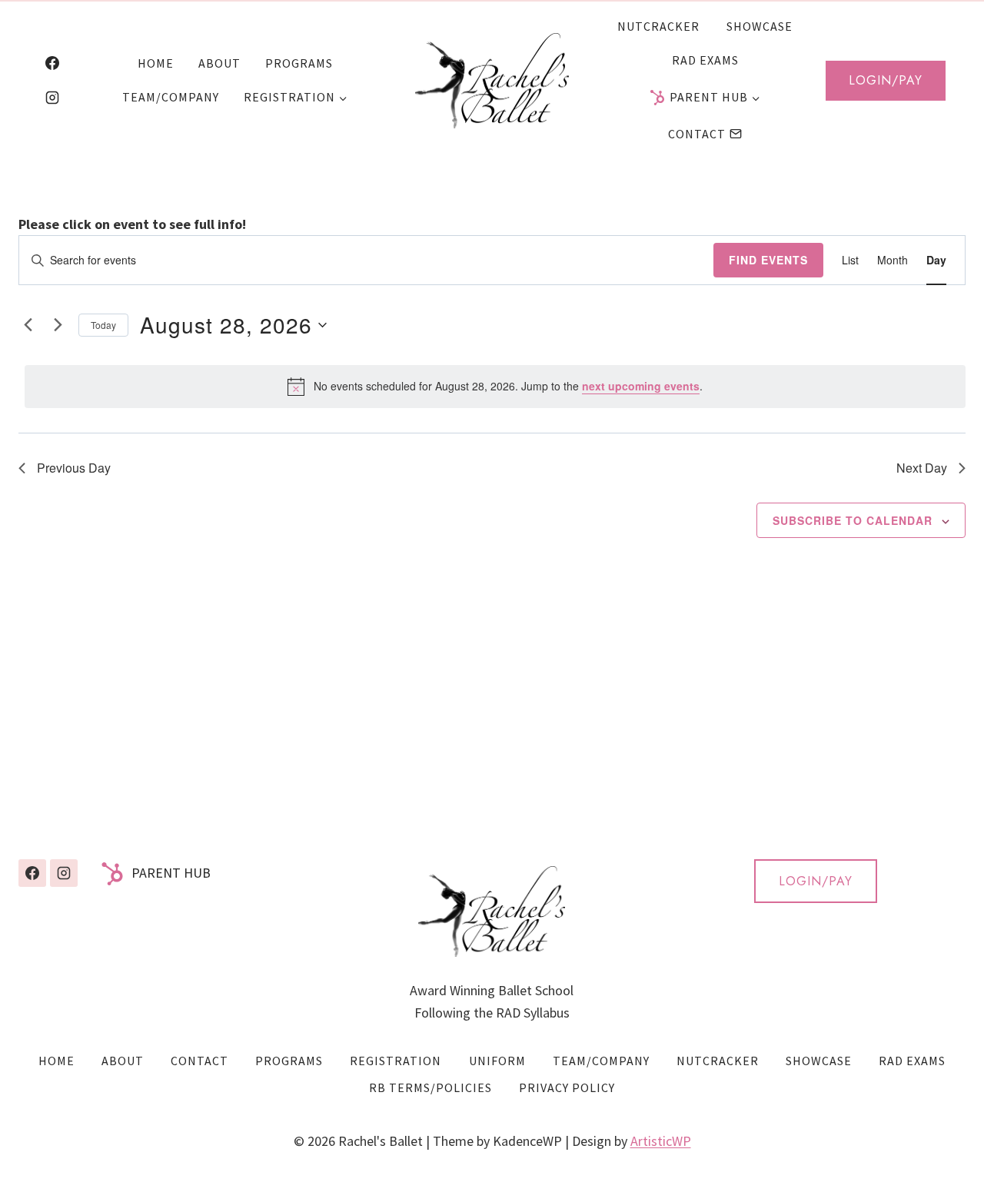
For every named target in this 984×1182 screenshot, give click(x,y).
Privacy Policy (567, 1087)
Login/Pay (885, 80)
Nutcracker (658, 26)
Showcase (759, 26)
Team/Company (170, 97)
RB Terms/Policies (430, 1087)
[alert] (495, 386)
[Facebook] (52, 63)
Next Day (921, 467)
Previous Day (74, 467)
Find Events (768, 259)
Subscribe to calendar (852, 520)
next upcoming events (641, 385)
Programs (299, 63)
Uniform (497, 1060)
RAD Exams (705, 60)
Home (156, 63)
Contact (697, 133)
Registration (395, 1060)
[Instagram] (52, 97)
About (219, 63)
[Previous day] (27, 325)
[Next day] (57, 325)
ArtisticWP (660, 1141)
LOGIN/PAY (816, 881)
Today (103, 324)
